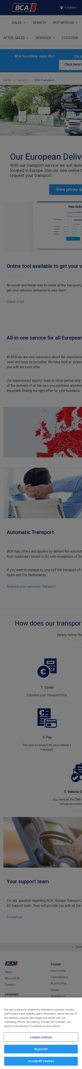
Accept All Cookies (41, 1061)
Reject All (40, 1049)
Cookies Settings (41, 1037)
